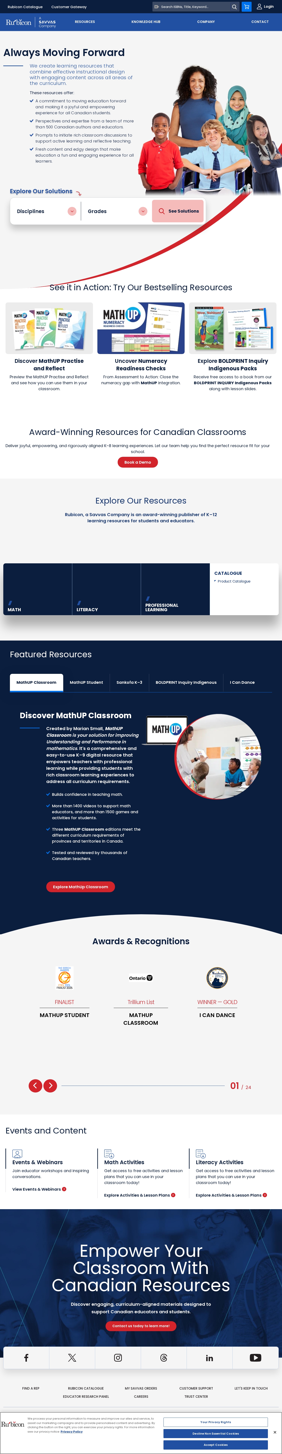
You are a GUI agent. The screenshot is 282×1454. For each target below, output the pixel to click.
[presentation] (35, 1085)
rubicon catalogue (86, 1388)
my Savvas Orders (141, 1388)
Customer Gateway (69, 6)
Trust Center (196, 1396)
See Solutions (184, 211)
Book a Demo (137, 462)
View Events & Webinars (36, 1189)
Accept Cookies (216, 1445)
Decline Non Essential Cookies (216, 1434)
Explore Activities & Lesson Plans (137, 1195)
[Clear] (156, 6)
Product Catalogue (234, 581)
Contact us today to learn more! (141, 1326)
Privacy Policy (72, 1432)
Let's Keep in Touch (251, 1388)
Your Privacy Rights (215, 1422)
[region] (141, 1433)
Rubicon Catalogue (25, 6)
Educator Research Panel (86, 1396)
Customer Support (196, 1388)
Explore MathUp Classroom (80, 887)
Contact (260, 21)
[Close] (275, 1432)
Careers (141, 1396)
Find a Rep (30, 1388)
